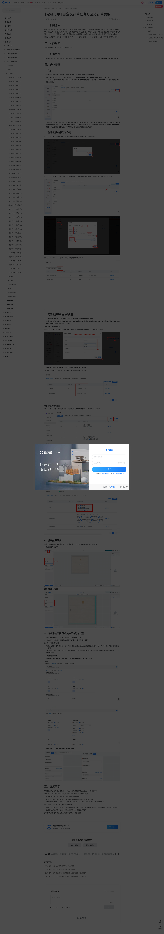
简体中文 (123, 487)
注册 (109, 469)
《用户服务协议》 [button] (106, 473)
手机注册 (109, 450)
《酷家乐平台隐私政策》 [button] (118, 473)
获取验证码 (121, 463)
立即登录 (112, 487)
